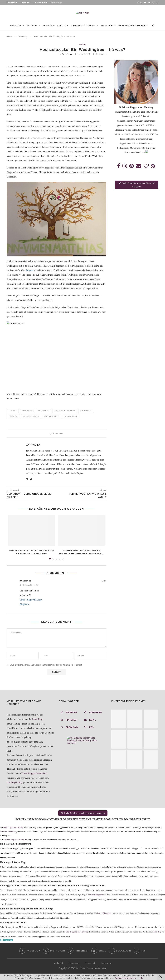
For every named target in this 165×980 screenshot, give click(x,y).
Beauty (61, 25)
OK (141, 978)
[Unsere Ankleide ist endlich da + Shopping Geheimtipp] (31, 530)
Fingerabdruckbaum (65, 411)
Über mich (12, 3)
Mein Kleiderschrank (131, 25)
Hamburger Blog (14, 782)
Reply (103, 581)
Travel (91, 25)
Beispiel (13, 411)
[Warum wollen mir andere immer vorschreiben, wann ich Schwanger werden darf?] (81, 530)
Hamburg (76, 25)
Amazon (29, 270)
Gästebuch (85, 411)
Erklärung (43, 411)
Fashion (47, 25)
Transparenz (73, 963)
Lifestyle (16, 25)
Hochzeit (13, 416)
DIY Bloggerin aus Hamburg (77, 932)
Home (9, 36)
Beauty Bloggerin (104, 913)
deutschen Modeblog (8, 832)
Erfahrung (27, 411)
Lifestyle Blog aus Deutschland (15, 840)
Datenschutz (40, 3)
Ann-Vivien (67, 54)
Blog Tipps (107, 25)
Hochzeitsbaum (31, 416)
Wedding (23, 36)
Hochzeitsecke (51, 416)
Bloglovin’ (24, 604)
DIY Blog (157, 932)
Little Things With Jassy (31, 600)
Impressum (56, 3)
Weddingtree (70, 416)
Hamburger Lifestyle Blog (13, 827)
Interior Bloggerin (96, 895)
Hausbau (32, 25)
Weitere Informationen (125, 978)
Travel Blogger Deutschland (34, 773)
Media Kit (25, 3)
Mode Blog (37, 719)
